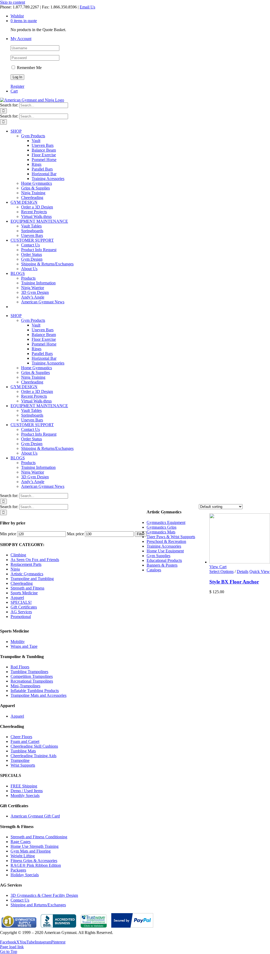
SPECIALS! (21, 602)
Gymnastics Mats (161, 532)
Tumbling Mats (23, 751)
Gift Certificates (24, 607)
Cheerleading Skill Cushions (34, 746)
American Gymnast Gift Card (35, 816)
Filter (140, 534)
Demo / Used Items (27, 790)
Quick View (259, 571)
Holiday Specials (25, 875)
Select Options (221, 571)
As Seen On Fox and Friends (35, 559)
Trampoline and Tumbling (32, 578)
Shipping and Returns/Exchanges (38, 905)
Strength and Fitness (27, 588)
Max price (75, 534)
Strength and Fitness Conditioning (39, 837)
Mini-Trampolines (25, 686)
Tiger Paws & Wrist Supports (171, 536)
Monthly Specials (25, 795)
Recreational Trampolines (32, 681)
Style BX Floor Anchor (234, 582)
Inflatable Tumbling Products (35, 690)
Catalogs (154, 570)
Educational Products (164, 560)
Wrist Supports (23, 765)
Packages (18, 870)
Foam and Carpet (25, 741)
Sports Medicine (24, 593)
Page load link (12, 947)
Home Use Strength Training (35, 846)
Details (242, 571)
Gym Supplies (158, 555)
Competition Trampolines (32, 676)
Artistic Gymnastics (27, 574)
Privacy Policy (12, 937)
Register (17, 86)
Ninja (15, 569)
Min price (8, 534)
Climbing (18, 555)
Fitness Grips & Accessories (34, 860)
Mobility (18, 641)
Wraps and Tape (24, 646)
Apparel (17, 597)
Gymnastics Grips (161, 527)
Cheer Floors (21, 736)
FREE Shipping (24, 786)
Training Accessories (164, 546)
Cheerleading (22, 583)
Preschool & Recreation (166, 541)
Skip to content (12, 2)
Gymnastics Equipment (166, 522)
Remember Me (29, 67)
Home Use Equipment (165, 551)
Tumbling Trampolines (29, 671)
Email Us (87, 7)
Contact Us (20, 900)
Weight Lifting (23, 856)
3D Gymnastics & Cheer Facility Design (44, 895)
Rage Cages (21, 841)
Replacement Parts (26, 564)
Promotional (21, 616)
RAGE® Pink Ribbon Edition (36, 865)
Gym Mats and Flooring (31, 851)
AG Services (21, 612)
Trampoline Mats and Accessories (38, 695)
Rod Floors (20, 667)
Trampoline (20, 760)
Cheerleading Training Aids (33, 755)
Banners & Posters (162, 565)
